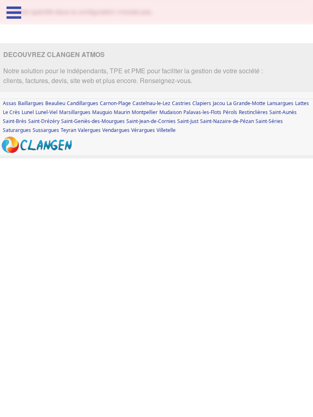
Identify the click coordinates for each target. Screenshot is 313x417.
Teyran (68, 130)
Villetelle (166, 130)
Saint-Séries (269, 121)
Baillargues (31, 103)
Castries (181, 103)
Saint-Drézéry (44, 121)
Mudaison (170, 112)
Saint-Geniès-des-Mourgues (93, 121)
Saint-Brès (14, 121)
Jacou (219, 103)
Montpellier (145, 112)
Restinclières (253, 112)
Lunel (28, 112)
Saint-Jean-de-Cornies (151, 121)
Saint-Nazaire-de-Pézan (227, 121)
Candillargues (82, 103)
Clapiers (201, 103)
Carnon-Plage (115, 103)
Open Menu (14, 13)
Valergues (89, 130)
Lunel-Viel (46, 112)
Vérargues (143, 130)
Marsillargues (74, 112)
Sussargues (46, 130)
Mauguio (102, 112)
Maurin (122, 112)
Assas (9, 103)
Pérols (230, 112)
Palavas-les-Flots (202, 112)
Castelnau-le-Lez (151, 103)
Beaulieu (55, 103)
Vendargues (116, 130)
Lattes (302, 103)
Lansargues (280, 103)
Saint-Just (187, 121)
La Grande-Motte (246, 103)
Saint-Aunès (283, 112)
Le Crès (11, 112)
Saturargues (17, 130)
